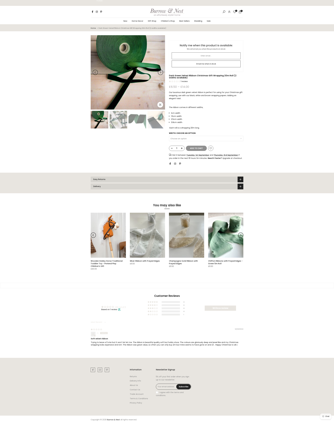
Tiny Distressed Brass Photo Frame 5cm (24, 409)
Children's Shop (168, 21)
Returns (133, 376)
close (94, 1)
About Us (134, 385)
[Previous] (95, 72)
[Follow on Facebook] (92, 11)
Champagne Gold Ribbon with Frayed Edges (183, 262)
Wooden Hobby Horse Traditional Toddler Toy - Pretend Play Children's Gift (107, 263)
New (125, 21)
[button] (175, 81)
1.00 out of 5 (120, 307)
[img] (96, 329)
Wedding (198, 21)
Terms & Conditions (139, 398)
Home (93, 28)
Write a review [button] (220, 308)
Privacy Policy (136, 403)
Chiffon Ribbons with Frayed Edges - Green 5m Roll (225, 262)
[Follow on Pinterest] (101, 11)
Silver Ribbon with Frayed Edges (145, 261)
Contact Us (135, 389)
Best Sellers (184, 21)
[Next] (160, 72)
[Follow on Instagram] (97, 11)
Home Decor (137, 21)
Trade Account (137, 394)
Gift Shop (152, 21)
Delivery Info (135, 380)
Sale (209, 21)
